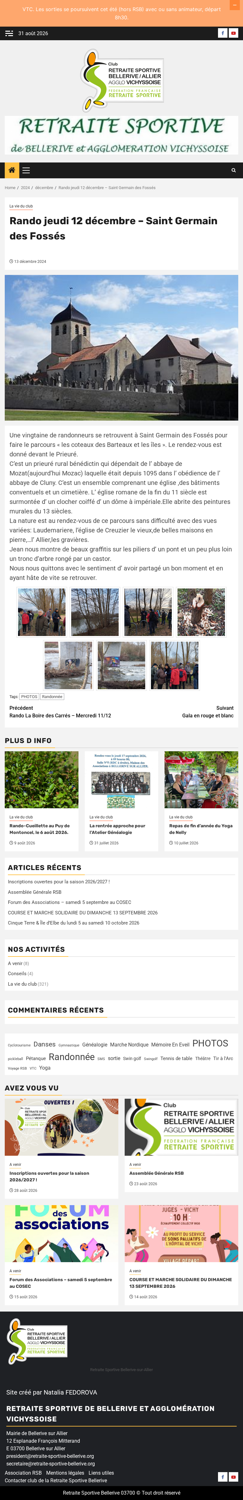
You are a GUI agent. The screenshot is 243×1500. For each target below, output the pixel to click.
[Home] (12, 170)
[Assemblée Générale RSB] (181, 1127)
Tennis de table (176, 1058)
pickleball (15, 1059)
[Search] (234, 170)
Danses (45, 1044)
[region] (82, 1451)
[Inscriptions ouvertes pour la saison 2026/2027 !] (61, 1127)
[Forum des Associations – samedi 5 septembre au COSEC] (61, 1233)
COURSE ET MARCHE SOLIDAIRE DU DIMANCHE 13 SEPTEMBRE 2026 (83, 913)
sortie (114, 1058)
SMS (101, 1059)
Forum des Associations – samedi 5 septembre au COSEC (69, 902)
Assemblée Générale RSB (34, 892)
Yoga (45, 1068)
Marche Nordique (129, 1045)
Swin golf (132, 1058)
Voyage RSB (17, 1068)
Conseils (17, 973)
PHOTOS (29, 696)
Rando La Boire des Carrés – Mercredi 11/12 (60, 712)
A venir (15, 963)
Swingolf (151, 1059)
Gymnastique (69, 1045)
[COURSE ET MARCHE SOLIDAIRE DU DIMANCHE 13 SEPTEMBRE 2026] (181, 1233)
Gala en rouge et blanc (208, 712)
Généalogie (94, 1045)
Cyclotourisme (19, 1045)
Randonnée (52, 696)
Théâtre (202, 1058)
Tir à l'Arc (223, 1058)
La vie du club (21, 206)
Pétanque (36, 1058)
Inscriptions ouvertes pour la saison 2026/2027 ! (59, 882)
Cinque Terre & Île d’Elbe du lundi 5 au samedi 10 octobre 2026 (73, 923)
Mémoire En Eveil (170, 1045)
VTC (33, 1068)
